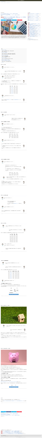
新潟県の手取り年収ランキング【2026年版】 (33, 17)
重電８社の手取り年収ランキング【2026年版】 (34, 13)
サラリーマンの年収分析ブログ (21, 0)
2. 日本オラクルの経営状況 (4, 52)
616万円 (12, 87)
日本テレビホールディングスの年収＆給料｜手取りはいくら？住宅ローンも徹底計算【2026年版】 (13, 433)
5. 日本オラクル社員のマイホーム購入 (5, 59)
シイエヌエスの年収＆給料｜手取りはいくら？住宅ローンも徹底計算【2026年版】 (11, 432)
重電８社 (28, 13)
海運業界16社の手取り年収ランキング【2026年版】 (34, 16)
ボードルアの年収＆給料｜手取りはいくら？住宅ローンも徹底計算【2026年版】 (11, 431)
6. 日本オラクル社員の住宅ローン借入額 (6, 60)
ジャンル (5, 2)
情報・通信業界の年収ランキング (17, 99)
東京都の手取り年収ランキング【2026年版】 (5, 14)
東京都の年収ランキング (8, 99)
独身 (14, 289)
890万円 (12, 89)
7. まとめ (2, 62)
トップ (2, 2)
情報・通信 (1, 431)
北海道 (28, 20)
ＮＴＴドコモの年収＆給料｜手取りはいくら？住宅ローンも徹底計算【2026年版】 (9, 13)
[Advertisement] (21, 8)
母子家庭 (15, 291)
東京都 (1, 15)
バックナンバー (8, 2)
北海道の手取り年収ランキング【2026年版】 (33, 20)
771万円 (12, 88)
